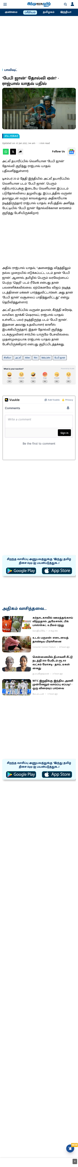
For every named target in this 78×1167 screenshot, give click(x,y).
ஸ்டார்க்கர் (11, 136)
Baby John (46, 357)
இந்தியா (65, 12)
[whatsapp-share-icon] (6, 153)
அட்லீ (18, 357)
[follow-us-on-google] (71, 151)
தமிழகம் (48, 12)
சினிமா (7, 357)
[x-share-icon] (13, 153)
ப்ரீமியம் (30, 12)
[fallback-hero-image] (16, 624)
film (35, 357)
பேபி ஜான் (59, 357)
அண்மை (11, 12)
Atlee (27, 357)
